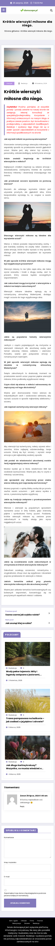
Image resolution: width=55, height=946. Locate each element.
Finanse (40, 921)
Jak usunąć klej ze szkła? (18, 623)
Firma (32, 921)
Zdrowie (27, 923)
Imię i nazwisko (10, 862)
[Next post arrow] (49, 623)
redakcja (24, 83)
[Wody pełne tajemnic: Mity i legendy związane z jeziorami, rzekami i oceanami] (27, 654)
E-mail (6, 877)
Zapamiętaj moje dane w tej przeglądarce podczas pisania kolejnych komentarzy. (25, 894)
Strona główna (11, 31)
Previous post (11, 611)
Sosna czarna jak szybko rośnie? (22, 614)
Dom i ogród (13, 921)
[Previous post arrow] (49, 613)
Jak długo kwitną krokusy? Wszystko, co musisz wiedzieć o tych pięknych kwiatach (24, 767)
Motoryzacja (16, 923)
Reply (22, 806)
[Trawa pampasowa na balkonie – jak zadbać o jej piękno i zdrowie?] (27, 701)
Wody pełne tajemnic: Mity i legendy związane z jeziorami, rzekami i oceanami (23, 673)
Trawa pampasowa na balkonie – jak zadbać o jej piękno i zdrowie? (25, 720)
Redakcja (36, 923)
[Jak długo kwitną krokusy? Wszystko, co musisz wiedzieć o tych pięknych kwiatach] (27, 747)
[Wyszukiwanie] (51, 10)
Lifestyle (9, 83)
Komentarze (9, 837)
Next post (9, 620)
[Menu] (3, 10)
